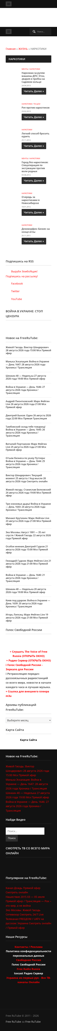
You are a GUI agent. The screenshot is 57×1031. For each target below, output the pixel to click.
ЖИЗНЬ (23, 48)
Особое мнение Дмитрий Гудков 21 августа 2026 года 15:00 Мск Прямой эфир (27, 549)
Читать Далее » (34, 91)
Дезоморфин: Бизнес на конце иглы (36, 230)
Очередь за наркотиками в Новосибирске (31, 200)
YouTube (16, 299)
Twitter (15, 291)
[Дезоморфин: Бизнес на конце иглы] (12, 226)
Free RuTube (13, 1021)
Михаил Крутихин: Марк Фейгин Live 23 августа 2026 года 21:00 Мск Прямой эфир (28, 521)
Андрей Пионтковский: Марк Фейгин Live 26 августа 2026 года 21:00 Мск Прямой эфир (28, 404)
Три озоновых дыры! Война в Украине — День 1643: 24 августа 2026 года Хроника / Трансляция (28, 506)
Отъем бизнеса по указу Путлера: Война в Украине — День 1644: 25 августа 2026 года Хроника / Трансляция (25, 462)
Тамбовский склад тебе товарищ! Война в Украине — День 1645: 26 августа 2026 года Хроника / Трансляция (25, 431)
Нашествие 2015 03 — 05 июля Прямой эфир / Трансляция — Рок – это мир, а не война (28, 901)
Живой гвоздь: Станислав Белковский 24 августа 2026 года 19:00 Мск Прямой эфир (28, 492)
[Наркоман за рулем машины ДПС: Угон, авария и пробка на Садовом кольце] (12, 70)
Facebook (16, 283)
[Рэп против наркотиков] (12, 105)
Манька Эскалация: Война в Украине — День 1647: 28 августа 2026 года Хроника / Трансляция (27, 364)
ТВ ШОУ (37, 104)
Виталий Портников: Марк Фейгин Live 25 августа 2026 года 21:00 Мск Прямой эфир (26, 447)
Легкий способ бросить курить (35, 135)
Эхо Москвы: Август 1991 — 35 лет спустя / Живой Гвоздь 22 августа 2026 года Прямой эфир (28, 535)
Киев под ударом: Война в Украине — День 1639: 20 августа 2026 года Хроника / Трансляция (28, 603)
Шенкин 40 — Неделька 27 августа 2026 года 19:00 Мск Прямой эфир (26, 377)
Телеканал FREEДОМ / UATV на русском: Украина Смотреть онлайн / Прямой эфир (28, 923)
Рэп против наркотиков (36, 107)
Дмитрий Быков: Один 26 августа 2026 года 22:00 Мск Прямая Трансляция (28, 417)
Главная (11, 48)
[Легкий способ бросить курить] (12, 131)
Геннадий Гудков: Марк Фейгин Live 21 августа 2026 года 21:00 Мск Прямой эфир (28, 563)
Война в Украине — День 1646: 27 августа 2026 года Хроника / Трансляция (25, 390)
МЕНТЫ (25, 69)
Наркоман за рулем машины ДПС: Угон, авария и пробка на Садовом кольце (33, 77)
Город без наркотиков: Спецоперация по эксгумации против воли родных (35, 167)
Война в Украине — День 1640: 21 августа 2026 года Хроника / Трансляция (25, 578)
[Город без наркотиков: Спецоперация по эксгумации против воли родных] (12, 160)
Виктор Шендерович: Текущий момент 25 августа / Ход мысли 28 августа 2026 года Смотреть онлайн (27, 478)
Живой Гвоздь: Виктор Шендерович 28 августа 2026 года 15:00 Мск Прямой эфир (28, 350)
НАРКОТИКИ (35, 69)
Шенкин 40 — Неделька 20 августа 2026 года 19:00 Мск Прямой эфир (26, 591)
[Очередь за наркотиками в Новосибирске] (12, 195)
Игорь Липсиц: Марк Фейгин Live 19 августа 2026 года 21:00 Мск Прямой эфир (27, 617)
